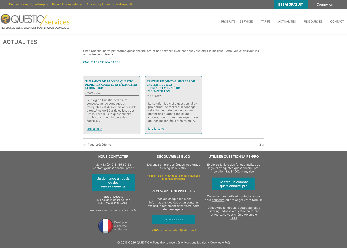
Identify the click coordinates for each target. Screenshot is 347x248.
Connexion (325, 4)
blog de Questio (175, 168)
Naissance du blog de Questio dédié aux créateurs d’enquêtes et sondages (111, 85)
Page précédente (97, 144)
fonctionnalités (246, 164)
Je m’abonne (173, 220)
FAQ (227, 242)
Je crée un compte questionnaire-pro (233, 184)
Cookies (215, 242)
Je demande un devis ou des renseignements (113, 182)
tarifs (230, 196)
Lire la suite (94, 128)
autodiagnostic (250, 207)
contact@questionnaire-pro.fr (113, 168)
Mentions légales (195, 242)
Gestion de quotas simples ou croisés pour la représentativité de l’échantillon (170, 86)
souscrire (218, 200)
